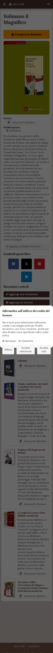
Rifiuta (8, 349)
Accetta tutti (44, 349)
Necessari (10, 341)
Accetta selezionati (26, 349)
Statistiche (27, 341)
